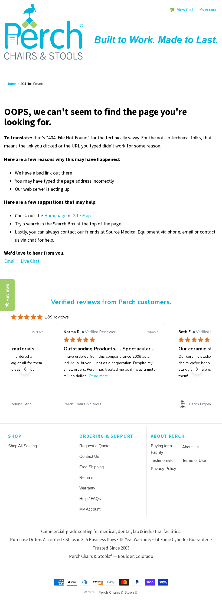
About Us (190, 447)
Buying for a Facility (161, 449)
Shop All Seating (22, 445)
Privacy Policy (163, 468)
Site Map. (82, 215)
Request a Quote (94, 445)
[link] (111, 404)
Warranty (87, 488)
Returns (86, 477)
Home (11, 83)
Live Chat (30, 261)
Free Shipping (91, 467)
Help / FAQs (90, 498)
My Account (209, 9)
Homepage (55, 215)
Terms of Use (194, 460)
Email (9, 261)
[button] (12, 39)
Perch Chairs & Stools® (118, 592)
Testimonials (162, 460)
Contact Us (89, 456)
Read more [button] (98, 376)
